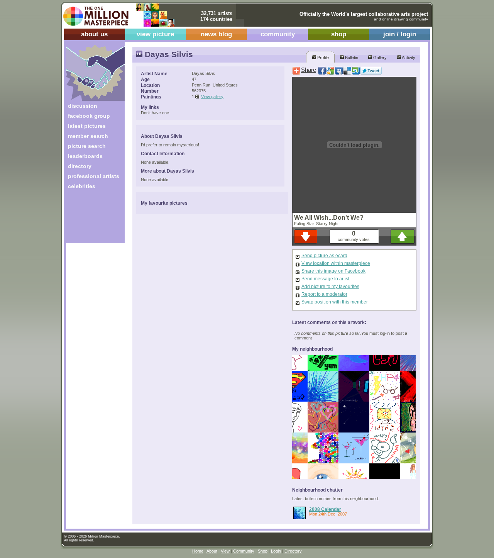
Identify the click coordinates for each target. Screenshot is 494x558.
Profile (322, 57)
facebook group (89, 116)
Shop (262, 551)
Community (243, 551)
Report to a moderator (324, 294)
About (211, 551)
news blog (216, 34)
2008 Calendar (325, 509)
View (225, 551)
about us (94, 34)
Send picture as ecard (324, 255)
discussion (82, 106)
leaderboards (85, 156)
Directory (293, 551)
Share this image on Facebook (333, 271)
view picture (155, 34)
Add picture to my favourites (330, 286)
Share (308, 70)
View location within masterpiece (335, 263)
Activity (408, 57)
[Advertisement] (90, 219)
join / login (399, 34)
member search (88, 136)
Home (197, 551)
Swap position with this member (334, 302)
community (278, 34)
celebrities (81, 186)
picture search (87, 146)
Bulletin (351, 57)
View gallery (212, 96)
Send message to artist (325, 279)
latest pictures (87, 126)
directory (79, 166)
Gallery (379, 57)
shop (338, 34)
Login (276, 551)
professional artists (93, 176)
